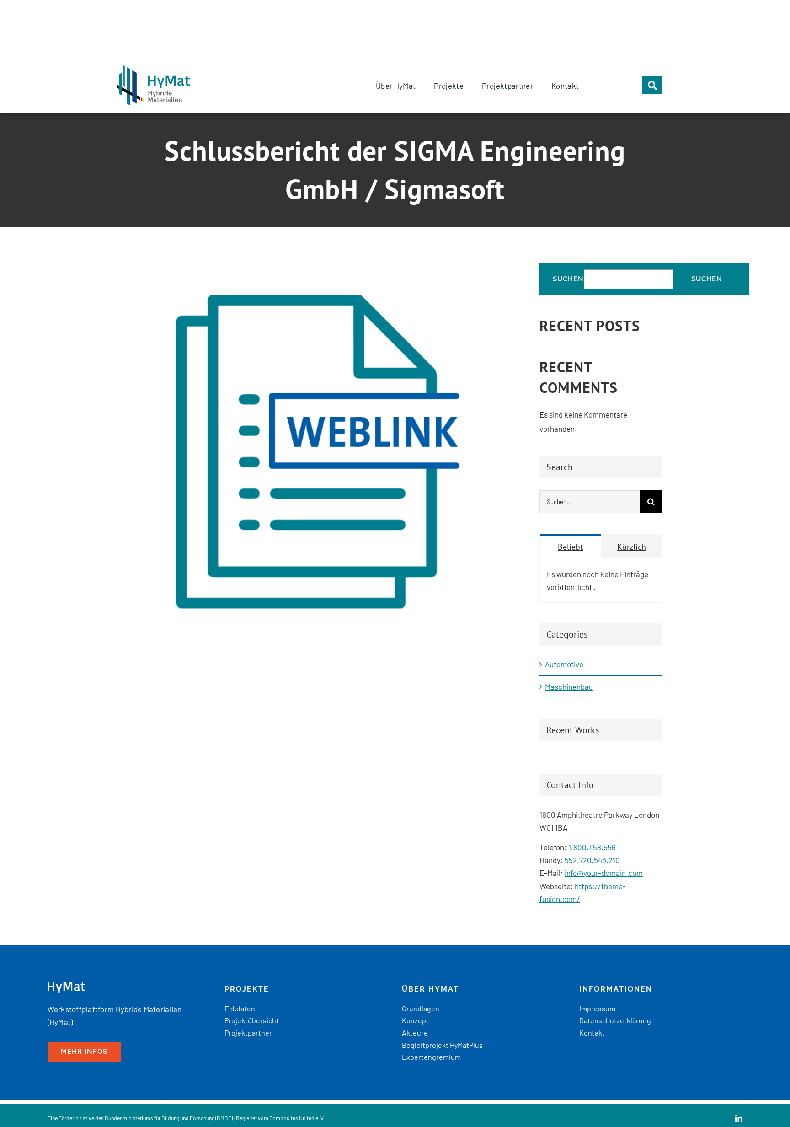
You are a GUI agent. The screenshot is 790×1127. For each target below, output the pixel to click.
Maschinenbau (569, 686)
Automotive (564, 664)
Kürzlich (631, 547)
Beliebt (570, 547)
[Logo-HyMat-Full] (153, 69)
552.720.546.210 (592, 859)
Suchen (568, 279)
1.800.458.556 (592, 847)
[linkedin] (738, 1118)
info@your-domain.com (604, 872)
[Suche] (652, 85)
